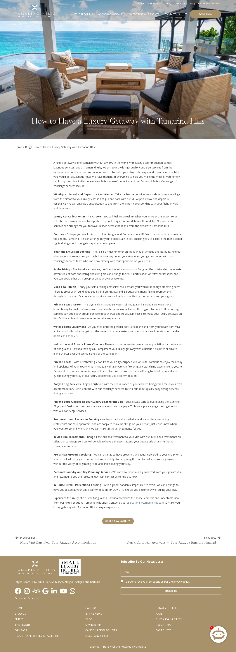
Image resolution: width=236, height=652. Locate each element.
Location (140, 3)
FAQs (159, 613)
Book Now (205, 14)
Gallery (167, 3)
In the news (154, 3)
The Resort (82, 14)
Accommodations (110, 14)
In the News (93, 613)
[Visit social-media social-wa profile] (72, 591)
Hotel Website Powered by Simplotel (125, 646)
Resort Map (164, 624)
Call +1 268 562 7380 (209, 3)
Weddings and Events (144, 14)
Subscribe (171, 591)
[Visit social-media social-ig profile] (27, 591)
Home (18, 147)
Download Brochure (27, 598)
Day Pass (21, 630)
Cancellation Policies (101, 630)
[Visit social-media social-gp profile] (45, 591)
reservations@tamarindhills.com (145, 502)
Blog (192, 3)
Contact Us (172, 14)
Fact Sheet (163, 630)
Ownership (180, 3)
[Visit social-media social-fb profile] (18, 591)
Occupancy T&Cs (97, 635)
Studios (20, 613)
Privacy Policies (167, 608)
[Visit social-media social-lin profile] (54, 591)
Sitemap (94, 646)
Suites (19, 619)
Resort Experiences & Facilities (37, 635)
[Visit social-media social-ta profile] (36, 591)
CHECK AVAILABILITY (168, 619)
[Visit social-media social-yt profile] (63, 591)
